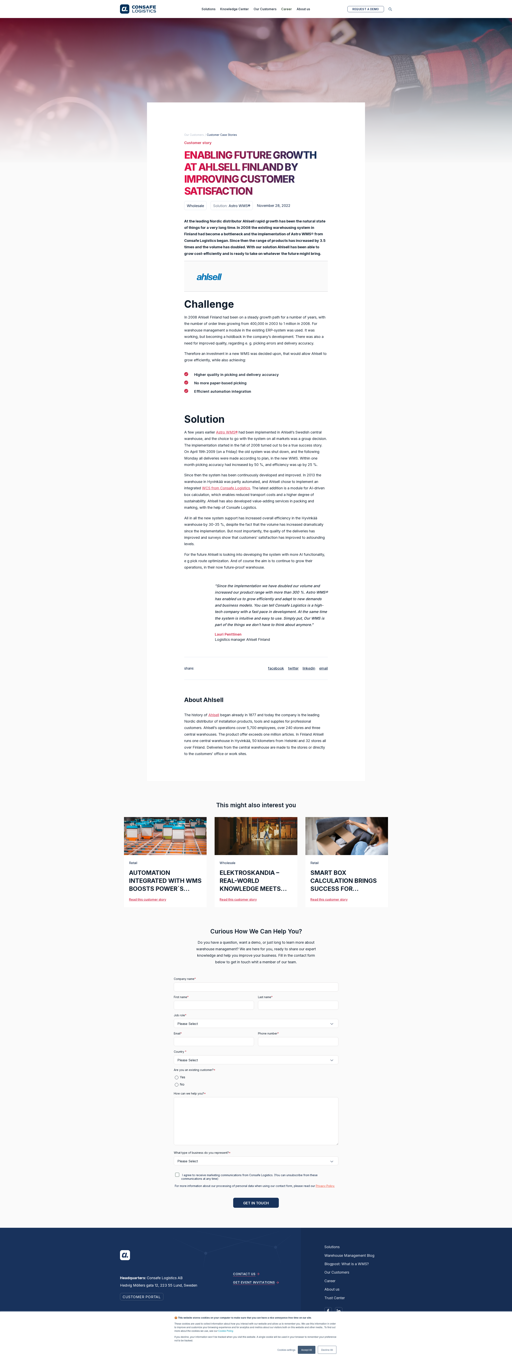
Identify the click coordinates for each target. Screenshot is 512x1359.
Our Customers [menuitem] (336, 1272)
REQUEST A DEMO (365, 9)
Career (286, 9)
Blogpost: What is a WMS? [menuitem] (346, 1264)
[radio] (258, 1077)
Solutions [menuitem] (332, 1247)
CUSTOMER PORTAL (142, 1297)
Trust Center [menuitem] (334, 1298)
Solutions (208, 9)
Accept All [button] (306, 1349)
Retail (133, 863)
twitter (293, 668)
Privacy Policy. (325, 1186)
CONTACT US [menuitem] (244, 1274)
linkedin (309, 668)
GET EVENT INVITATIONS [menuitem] (254, 1282)
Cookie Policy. (226, 1330)
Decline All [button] (327, 1349)
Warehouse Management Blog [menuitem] (349, 1255)
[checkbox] (256, 1081)
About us (303, 9)
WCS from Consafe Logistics (226, 488)
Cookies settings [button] (286, 1349)
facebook (276, 668)
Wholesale (227, 863)
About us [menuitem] (331, 1289)
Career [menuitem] (329, 1281)
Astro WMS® (227, 432)
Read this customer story (147, 899)
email (323, 668)
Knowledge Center (234, 9)
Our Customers (265, 9)
